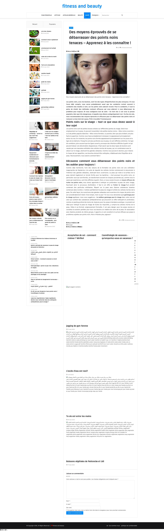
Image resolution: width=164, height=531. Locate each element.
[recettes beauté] (34, 75)
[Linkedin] (70, 51)
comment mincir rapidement (49, 40)
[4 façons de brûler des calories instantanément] (52, 147)
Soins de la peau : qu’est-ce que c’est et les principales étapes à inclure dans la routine (36, 200)
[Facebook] (67, 51)
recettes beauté (45, 73)
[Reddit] (74, 51)
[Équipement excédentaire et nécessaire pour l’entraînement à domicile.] (36, 147)
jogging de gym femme (77, 326)
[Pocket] (78, 51)
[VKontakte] (76, 51)
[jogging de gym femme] (100, 305)
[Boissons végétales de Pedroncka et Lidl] (100, 440)
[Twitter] (68, 51)
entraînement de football (48, 48)
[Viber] (6, 530)
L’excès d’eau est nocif (77, 371)
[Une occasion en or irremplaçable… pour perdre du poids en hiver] (52, 212)
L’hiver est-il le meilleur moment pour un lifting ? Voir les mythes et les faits (51, 134)
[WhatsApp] (4, 530)
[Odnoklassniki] (77, 51)
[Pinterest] (72, 51)
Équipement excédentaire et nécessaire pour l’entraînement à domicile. (34, 157)
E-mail (68, 504)
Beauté (80, 15)
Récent (34, 24)
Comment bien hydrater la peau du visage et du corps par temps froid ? (36, 179)
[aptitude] (34, 92)
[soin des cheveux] (34, 33)
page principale (46, 15)
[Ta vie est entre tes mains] (100, 395)
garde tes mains (46, 82)
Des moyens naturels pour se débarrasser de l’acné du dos (36, 220)
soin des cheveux (46, 31)
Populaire (52, 24)
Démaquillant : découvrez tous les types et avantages (50, 178)
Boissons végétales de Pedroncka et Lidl (85, 461)
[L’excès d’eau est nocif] (100, 350)
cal (107, 525)
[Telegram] (5, 530)
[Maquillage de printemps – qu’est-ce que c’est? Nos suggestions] (36, 126)
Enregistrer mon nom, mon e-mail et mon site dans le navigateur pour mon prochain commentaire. (97, 510)
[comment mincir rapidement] (34, 42)
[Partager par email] (80, 227)
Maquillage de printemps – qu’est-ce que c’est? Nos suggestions (35, 134)
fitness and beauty (58, 525)
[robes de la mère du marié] (34, 59)
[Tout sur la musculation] (34, 67)
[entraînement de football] (34, 50)
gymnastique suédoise (47, 107)
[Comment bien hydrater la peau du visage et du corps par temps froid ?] (36, 170)
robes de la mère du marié (48, 56)
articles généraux (69, 15)
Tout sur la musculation (48, 65)
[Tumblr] (71, 51)
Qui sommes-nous (114, 525)
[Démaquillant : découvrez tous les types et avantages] (52, 170)
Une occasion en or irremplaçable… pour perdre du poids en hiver (51, 221)
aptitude (57, 15)
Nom (68, 501)
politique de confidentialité (129, 525)
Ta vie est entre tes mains (78, 416)
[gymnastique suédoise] (34, 109)
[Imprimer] (81, 227)
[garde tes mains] (34, 84)
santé (87, 15)
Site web (68, 507)
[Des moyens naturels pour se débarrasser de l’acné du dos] (36, 212)
